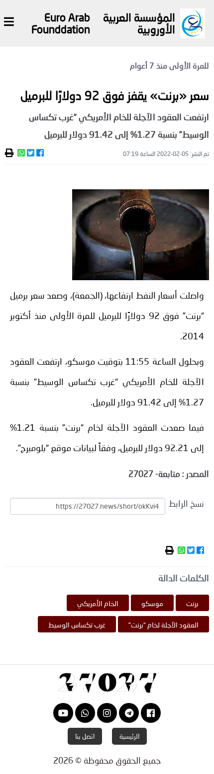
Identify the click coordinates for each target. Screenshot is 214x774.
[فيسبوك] (151, 713)
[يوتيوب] (63, 713)
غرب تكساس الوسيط (77, 624)
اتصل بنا (85, 736)
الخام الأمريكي (97, 603)
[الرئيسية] (107, 681)
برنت (192, 603)
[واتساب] (85, 713)
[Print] (9, 153)
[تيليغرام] (129, 713)
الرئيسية (129, 736)
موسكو (152, 603)
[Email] (14, 153)
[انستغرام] (107, 713)
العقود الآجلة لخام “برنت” (163, 624)
